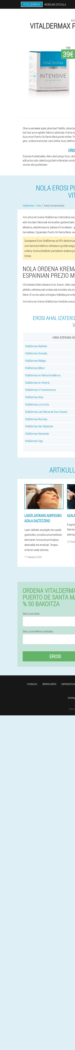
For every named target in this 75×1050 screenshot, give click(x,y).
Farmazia (32, 684)
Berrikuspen (49, 684)
